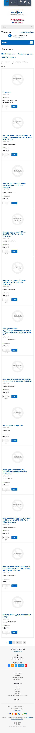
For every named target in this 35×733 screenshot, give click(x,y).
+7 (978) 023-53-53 (19, 36)
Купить (14, 106)
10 (24, 642)
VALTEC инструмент (8, 57)
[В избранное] (31, 71)
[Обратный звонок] (15, 3)
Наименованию (5, 63)
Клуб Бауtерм (18, 22)
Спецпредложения (17, 677)
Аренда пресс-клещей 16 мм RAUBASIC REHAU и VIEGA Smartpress (14, 185)
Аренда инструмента (25, 54)
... (20, 642)
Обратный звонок (19, 37)
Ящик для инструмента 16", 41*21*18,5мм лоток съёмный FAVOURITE (15, 472)
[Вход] (29, 3)
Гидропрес (7, 92)
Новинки (17, 675)
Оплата (17, 687)
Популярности (17, 62)
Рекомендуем (17, 673)
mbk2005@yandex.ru (27, 32)
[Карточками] (2, 66)
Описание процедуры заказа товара (17, 695)
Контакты (17, 693)
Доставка (17, 689)
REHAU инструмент (8, 54)
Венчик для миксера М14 (13, 425)
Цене (13, 63)
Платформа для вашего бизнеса (17, 726)
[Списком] (4, 66)
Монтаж (17, 691)
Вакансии (17, 699)
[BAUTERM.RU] (17, 12)
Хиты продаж (17, 679)
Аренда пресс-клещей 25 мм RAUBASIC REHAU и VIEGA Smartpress (14, 282)
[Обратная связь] (11, 3)
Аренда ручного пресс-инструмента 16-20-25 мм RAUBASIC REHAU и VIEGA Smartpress (17, 520)
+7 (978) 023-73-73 (7, 102)
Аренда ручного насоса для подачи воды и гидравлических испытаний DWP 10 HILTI (17, 137)
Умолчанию (21, 63)
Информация (17, 683)
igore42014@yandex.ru (17, 659)
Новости (17, 685)
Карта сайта (17, 710)
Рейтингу (25, 62)
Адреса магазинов (18, 19)
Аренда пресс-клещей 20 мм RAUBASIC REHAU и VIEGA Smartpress (14, 234)
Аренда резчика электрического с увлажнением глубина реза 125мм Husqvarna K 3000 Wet (16, 568)
